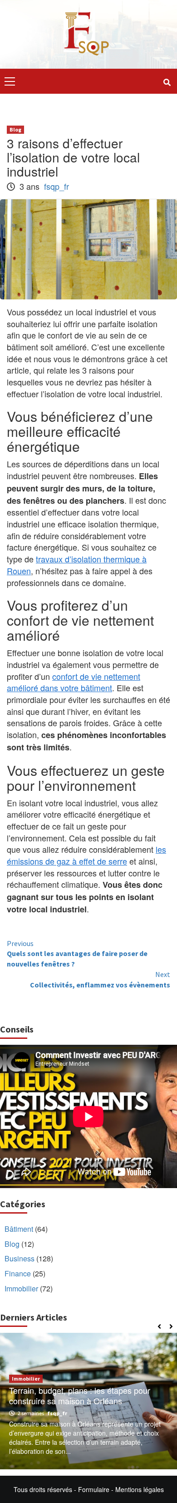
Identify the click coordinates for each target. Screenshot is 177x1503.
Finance (18, 1273)
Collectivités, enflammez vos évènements (100, 979)
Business (19, 1258)
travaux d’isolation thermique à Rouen (77, 565)
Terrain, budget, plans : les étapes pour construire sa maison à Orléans (79, 1395)
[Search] (166, 82)
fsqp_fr (56, 186)
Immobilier (21, 1288)
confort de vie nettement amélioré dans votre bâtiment (73, 682)
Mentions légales (139, 1489)
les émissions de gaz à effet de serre (86, 855)
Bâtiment (19, 1229)
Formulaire (93, 1489)
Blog (15, 129)
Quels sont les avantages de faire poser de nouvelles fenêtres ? (77, 954)
